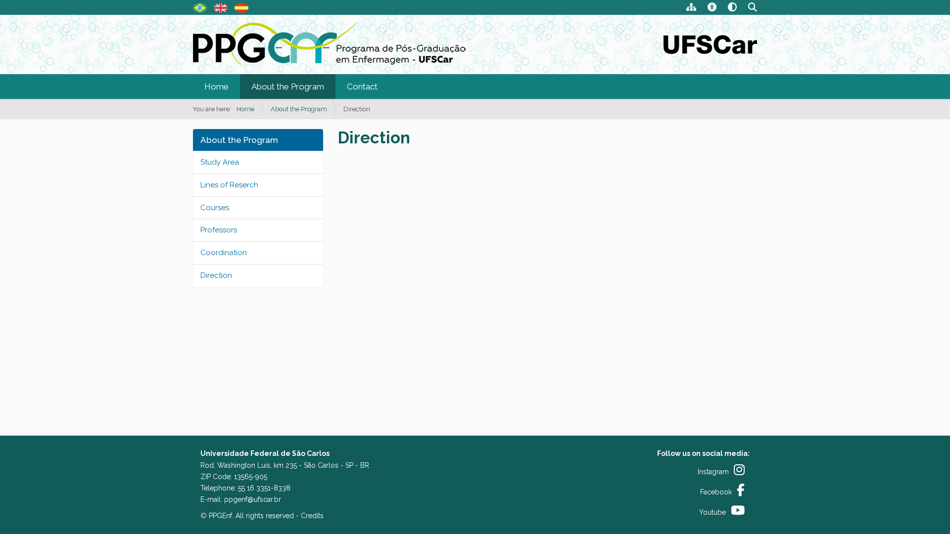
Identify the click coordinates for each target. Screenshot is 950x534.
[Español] (241, 7)
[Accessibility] (712, 8)
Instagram (713, 472)
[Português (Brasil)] (200, 7)
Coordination (223, 252)
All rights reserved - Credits (280, 516)
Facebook (716, 492)
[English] (329, 46)
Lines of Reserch (229, 184)
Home (216, 86)
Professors (218, 229)
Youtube (712, 512)
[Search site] (752, 8)
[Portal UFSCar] (710, 43)
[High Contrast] (732, 8)
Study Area (219, 162)
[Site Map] (691, 8)
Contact (362, 86)
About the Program (287, 86)
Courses (214, 207)
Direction (216, 275)
